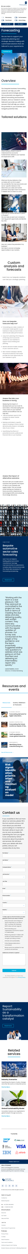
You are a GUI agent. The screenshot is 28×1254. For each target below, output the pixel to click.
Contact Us (4, 1198)
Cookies (3, 1236)
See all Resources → (7, 752)
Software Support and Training (9, 1245)
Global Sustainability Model (13, 1108)
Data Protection (5, 1239)
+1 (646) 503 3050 (8, 1207)
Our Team (3, 1215)
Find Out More (6, 1087)
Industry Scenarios (9, 1079)
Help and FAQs (5, 1218)
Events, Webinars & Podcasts (19, 704)
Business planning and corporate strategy (12, 1171)
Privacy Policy (4, 1234)
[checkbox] (2, 17)
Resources (6, 703)
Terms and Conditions (7, 1242)
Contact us (6, 51)
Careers (3, 1225)
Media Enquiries (5, 1200)
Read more (8, 580)
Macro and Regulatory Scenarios (10, 1167)
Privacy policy (23, 5)
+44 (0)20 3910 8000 (9, 1204)
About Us (3, 1212)
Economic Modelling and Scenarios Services (13, 1169)
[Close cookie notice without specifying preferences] (26, 2)
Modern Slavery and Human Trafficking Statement (13, 1248)
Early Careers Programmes (8, 1228)
